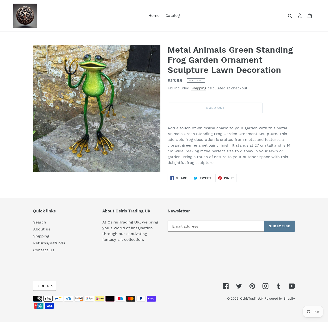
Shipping (198, 88)
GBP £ (43, 286)
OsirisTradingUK (251, 298)
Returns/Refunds (49, 243)
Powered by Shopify (280, 298)
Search (39, 222)
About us (41, 229)
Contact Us (43, 250)
